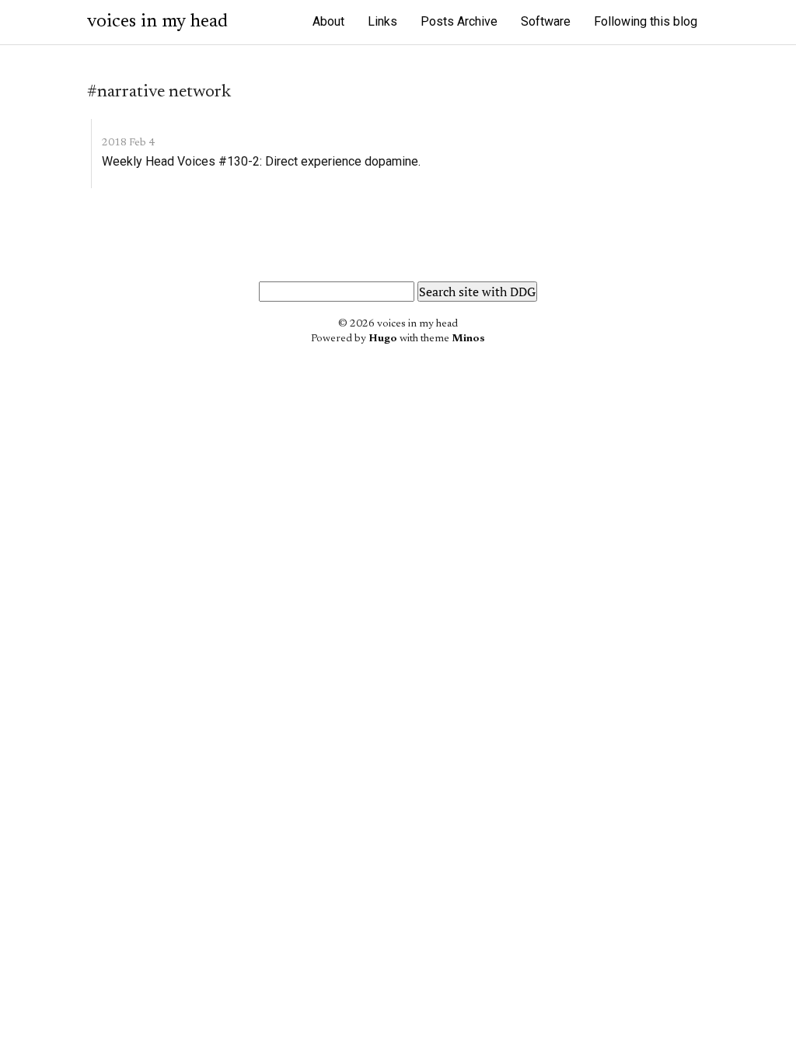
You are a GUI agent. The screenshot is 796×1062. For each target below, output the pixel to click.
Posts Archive (459, 21)
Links (382, 21)
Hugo (382, 339)
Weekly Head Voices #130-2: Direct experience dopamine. (261, 161)
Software (546, 21)
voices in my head (157, 21)
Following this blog (645, 21)
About (328, 21)
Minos (468, 339)
